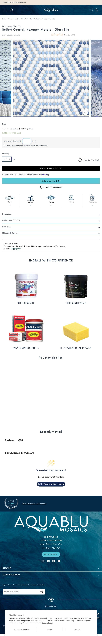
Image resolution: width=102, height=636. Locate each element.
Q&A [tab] (21, 440)
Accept (49, 629)
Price (4, 124)
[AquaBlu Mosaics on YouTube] (59, 561)
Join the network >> (19, 2)
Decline (77, 629)
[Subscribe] (42, 592)
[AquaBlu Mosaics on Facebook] (53, 561)
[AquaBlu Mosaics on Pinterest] (48, 561)
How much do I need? (12, 141)
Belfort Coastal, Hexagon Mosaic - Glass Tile (40, 19)
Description (6, 214)
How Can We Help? (91, 160)
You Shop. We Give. (11, 243)
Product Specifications (11, 220)
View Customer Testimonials (34, 503)
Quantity (5, 154)
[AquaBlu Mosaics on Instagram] (43, 561)
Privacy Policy (47, 623)
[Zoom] (85, 112)
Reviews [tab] (9, 440)
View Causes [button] (60, 246)
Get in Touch (51, 554)
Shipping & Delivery (10, 233)
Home (4, 19)
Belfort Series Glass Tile (15, 19)
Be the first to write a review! (51, 484)
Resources (6, 227)
